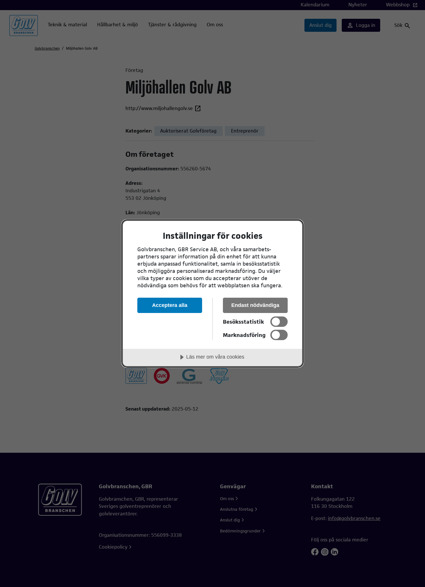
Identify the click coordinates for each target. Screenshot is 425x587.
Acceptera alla (169, 305)
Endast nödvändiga (255, 305)
